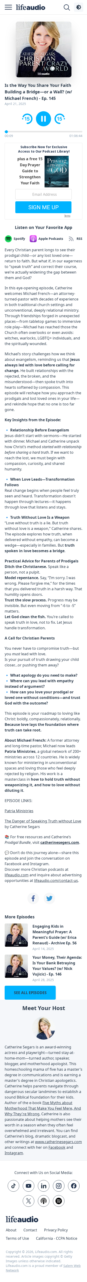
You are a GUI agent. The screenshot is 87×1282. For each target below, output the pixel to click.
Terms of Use (17, 1238)
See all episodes (30, 992)
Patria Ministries (19, 810)
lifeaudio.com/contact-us (56, 880)
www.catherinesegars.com (58, 1141)
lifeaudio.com (17, 875)
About (11, 1230)
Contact (30, 1230)
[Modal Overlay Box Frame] (43, 181)
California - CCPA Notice (56, 1238)
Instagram (14, 1152)
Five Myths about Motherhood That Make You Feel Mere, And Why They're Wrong (43, 1108)
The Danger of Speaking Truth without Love (43, 821)
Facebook (56, 1147)
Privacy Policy (56, 1230)
